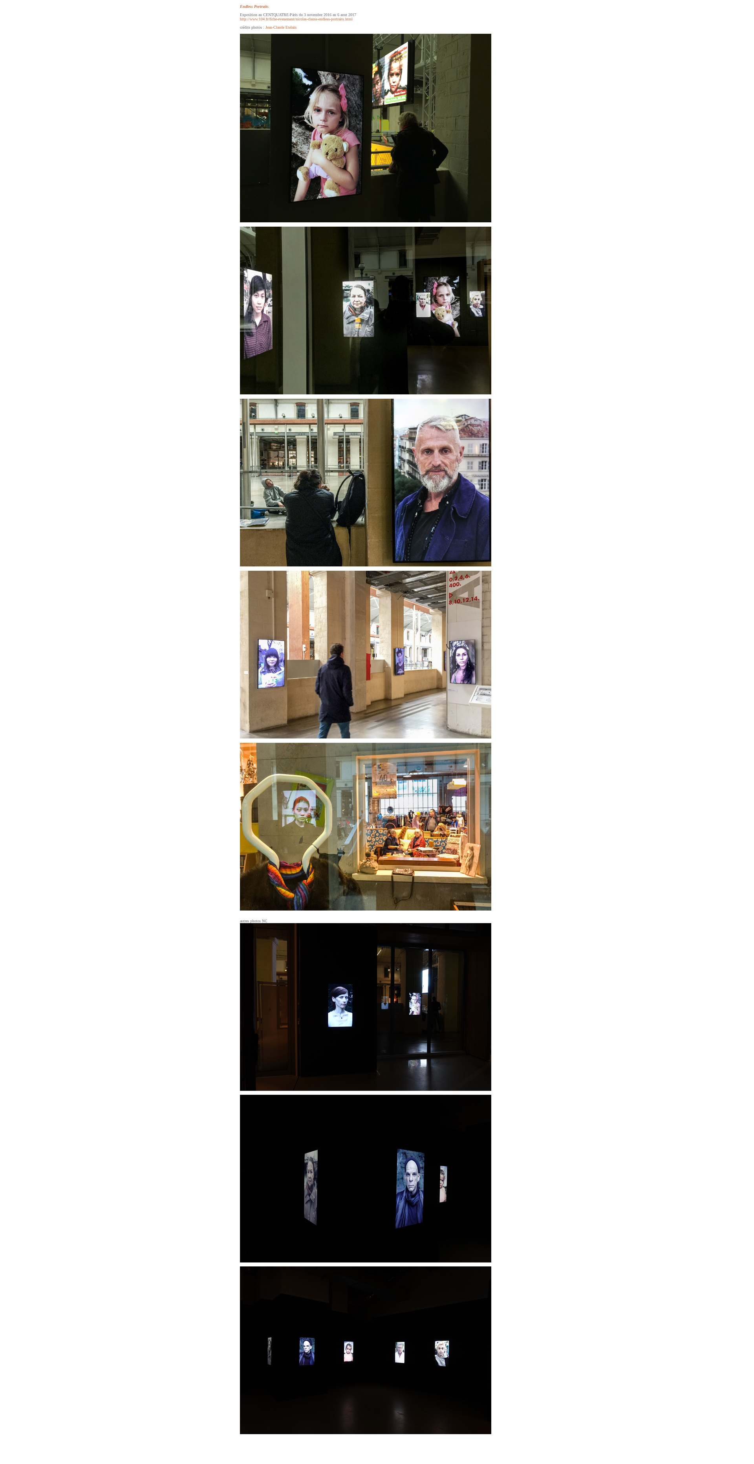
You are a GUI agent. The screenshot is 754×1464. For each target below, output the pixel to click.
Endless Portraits (254, 6)
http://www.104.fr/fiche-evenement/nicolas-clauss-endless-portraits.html (296, 19)
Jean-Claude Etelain (280, 27)
